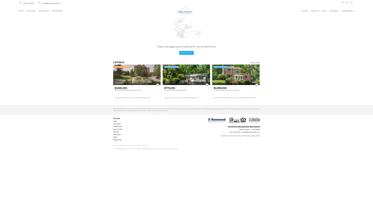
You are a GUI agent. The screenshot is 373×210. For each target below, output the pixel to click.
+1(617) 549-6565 (234, 132)
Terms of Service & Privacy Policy (122, 148)
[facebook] (342, 2)
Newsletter (334, 11)
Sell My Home (57, 11)
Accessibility (174, 148)
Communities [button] (43, 11)
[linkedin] (347, 2)
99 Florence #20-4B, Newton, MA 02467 (128, 90)
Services (305, 11)
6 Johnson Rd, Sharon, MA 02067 (175, 90)
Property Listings (159, 148)
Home (21, 11)
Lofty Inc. (123, 145)
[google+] (351, 2)
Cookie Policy (137, 148)
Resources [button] (315, 11)
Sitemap (167, 148)
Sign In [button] (351, 11)
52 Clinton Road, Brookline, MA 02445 (226, 90)
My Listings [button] (30, 11)
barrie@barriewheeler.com (251, 132)
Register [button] (345, 11)
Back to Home (186, 53)
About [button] (324, 11)
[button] (118, 121)
